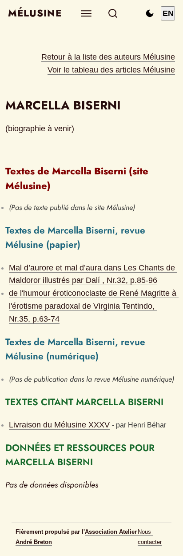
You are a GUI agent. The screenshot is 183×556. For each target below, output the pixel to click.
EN (168, 13)
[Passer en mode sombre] (150, 13)
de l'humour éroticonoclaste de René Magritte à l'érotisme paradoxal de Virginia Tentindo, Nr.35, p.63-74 (94, 306)
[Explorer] (86, 13)
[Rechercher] (113, 13)
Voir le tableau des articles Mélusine (111, 69)
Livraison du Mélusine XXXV (59, 424)
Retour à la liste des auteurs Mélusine (108, 56)
